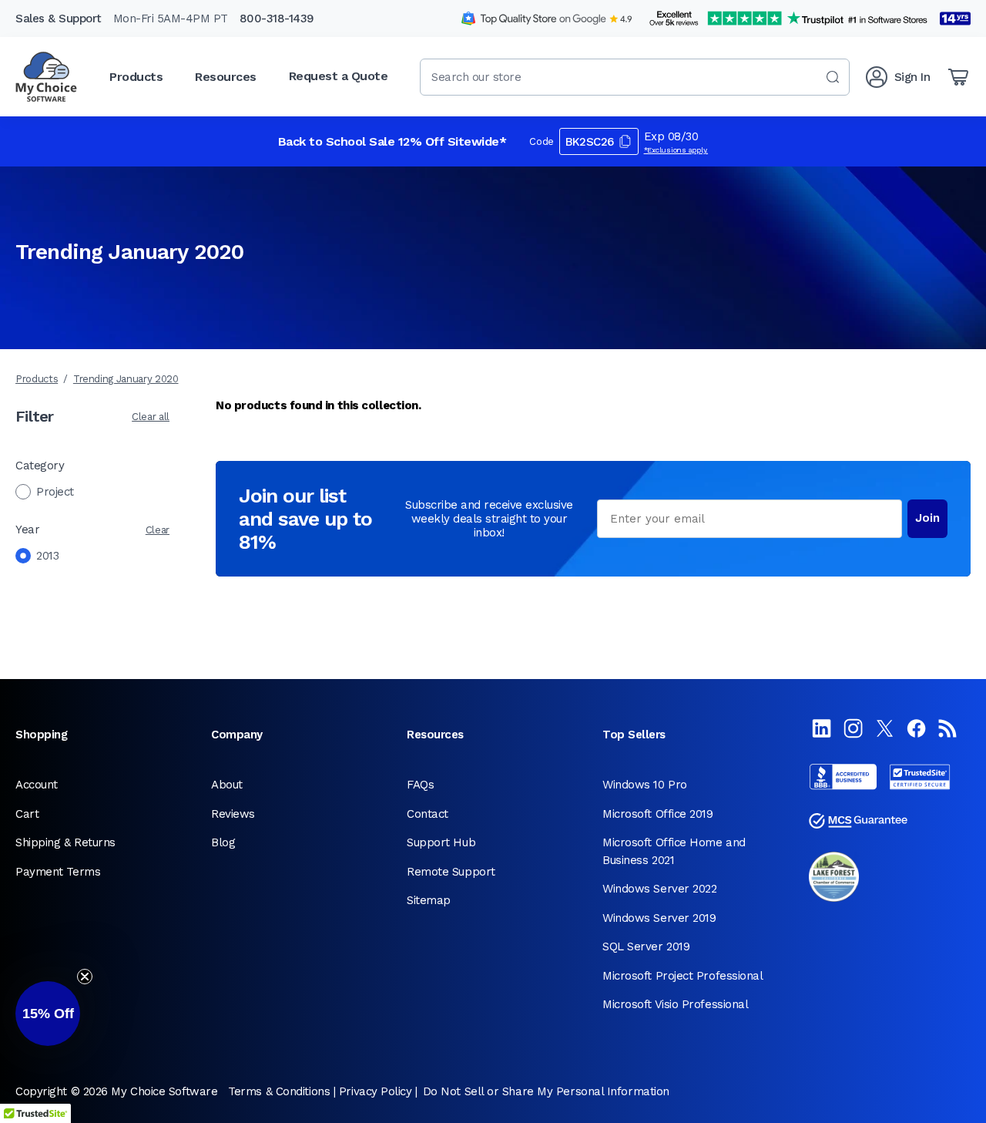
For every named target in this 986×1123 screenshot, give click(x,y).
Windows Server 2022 (659, 889)
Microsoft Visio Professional (675, 1004)
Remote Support (451, 872)
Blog (223, 842)
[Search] (833, 77)
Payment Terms (57, 872)
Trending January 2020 (126, 379)
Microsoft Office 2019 (657, 814)
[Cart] (958, 77)
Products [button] (136, 76)
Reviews (233, 814)
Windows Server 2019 (659, 918)
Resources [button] (226, 76)
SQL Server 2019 (645, 946)
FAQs (420, 785)
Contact (427, 814)
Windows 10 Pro (644, 785)
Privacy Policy (375, 1091)
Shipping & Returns (65, 842)
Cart (27, 814)
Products (36, 379)
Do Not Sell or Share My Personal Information (546, 1091)
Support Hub (441, 842)
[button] (47, 1013)
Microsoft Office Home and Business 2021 (674, 851)
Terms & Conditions (279, 1091)
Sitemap (429, 900)
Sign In (912, 77)
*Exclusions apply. (676, 150)
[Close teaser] (84, 976)
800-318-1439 (277, 18)
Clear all (150, 416)
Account (36, 785)
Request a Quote (338, 76)
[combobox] (635, 77)
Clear (157, 530)
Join (927, 518)
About (227, 785)
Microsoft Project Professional (682, 976)
